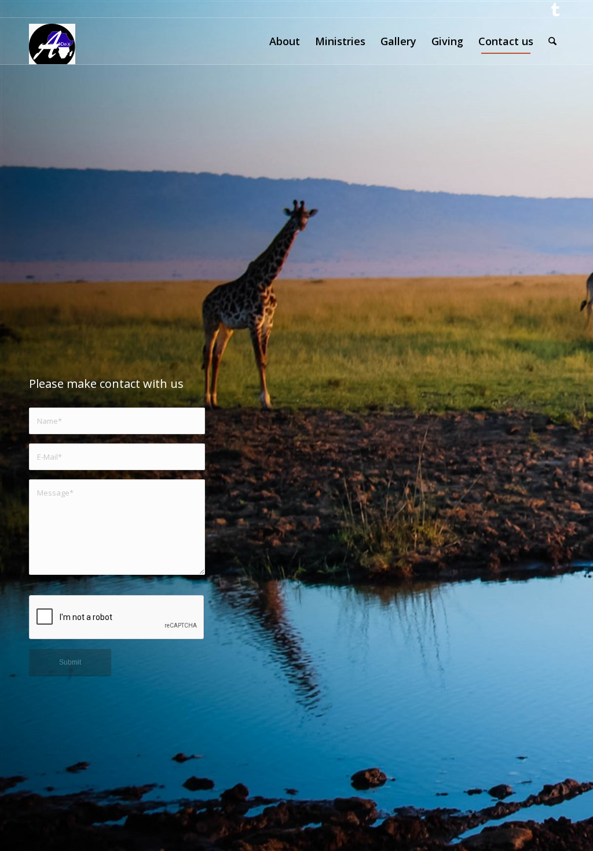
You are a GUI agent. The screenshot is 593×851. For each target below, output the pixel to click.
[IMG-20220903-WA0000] (52, 41)
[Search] (552, 41)
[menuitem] (285, 41)
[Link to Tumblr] (555, 8)
